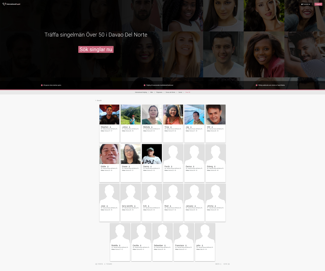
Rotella (114, 245)
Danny (146, 166)
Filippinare (159, 92)
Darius (189, 166)
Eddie (103, 166)
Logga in (318, 4)
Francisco (179, 245)
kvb (145, 206)
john (198, 245)
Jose (103, 206)
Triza (167, 127)
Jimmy (210, 206)
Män (151, 92)
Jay (187, 127)
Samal (180, 92)
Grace (124, 166)
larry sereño (127, 206)
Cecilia (136, 245)
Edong (210, 166)
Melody (146, 127)
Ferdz (167, 166)
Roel (167, 206)
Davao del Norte (170, 92)
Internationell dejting (141, 92)
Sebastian (158, 245)
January (189, 206)
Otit (208, 127)
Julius (125, 127)
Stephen (104, 127)
